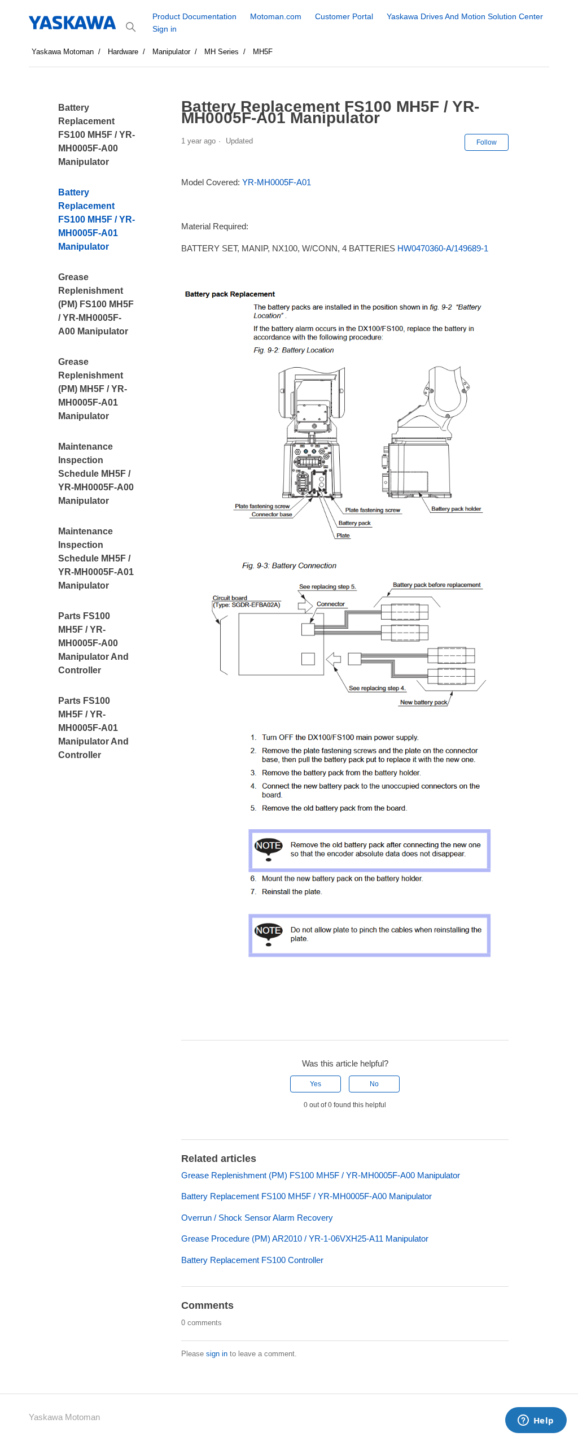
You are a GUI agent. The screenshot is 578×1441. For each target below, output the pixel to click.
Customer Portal (344, 16)
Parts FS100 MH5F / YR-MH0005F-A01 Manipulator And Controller (93, 728)
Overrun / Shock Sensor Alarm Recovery (257, 1217)
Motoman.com (275, 16)
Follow (486, 142)
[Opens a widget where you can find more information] (536, 1421)
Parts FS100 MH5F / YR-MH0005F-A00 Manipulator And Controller (93, 643)
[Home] (73, 22)
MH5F (263, 51)
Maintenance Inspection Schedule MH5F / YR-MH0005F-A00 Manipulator (96, 474)
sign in (216, 1353)
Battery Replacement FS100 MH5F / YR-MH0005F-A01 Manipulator (96, 219)
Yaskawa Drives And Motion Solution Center (465, 16)
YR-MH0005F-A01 (276, 182)
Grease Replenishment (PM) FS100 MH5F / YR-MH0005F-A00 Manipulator (96, 304)
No (374, 1084)
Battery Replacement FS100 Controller (252, 1260)
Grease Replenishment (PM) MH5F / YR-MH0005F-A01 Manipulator (92, 389)
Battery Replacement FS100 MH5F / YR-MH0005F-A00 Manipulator (96, 135)
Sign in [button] (164, 28)
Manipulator (171, 51)
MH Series (221, 51)
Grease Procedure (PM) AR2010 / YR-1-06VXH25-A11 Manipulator (304, 1238)
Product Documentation (194, 16)
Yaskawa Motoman (63, 51)
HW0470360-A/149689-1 (442, 248)
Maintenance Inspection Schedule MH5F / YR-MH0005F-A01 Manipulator (96, 558)
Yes (315, 1084)
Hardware (123, 51)
